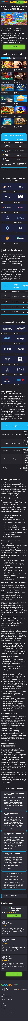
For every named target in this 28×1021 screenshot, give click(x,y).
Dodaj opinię (14, 916)
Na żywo (10, 58)
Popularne (3, 58)
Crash (16, 58)
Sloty (23, 58)
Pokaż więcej (14, 974)
